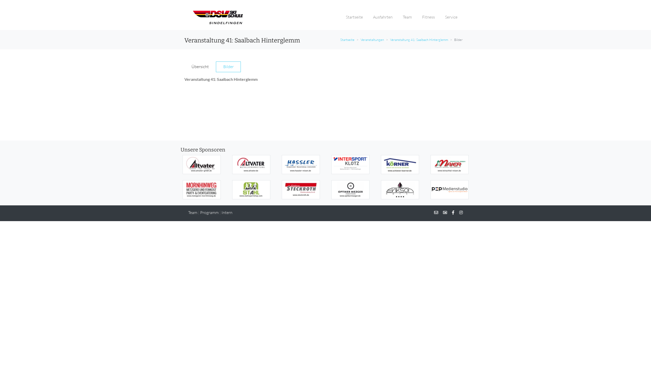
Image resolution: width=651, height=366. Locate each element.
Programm (209, 212)
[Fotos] (443, 212)
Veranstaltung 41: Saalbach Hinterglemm (419, 40)
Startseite (347, 40)
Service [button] (451, 17)
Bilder (228, 66)
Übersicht (200, 66)
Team (192, 212)
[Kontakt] (436, 212)
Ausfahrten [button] (383, 17)
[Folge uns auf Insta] (459, 212)
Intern (226, 212)
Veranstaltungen (372, 40)
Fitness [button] (428, 17)
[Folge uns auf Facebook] (451, 212)
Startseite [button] (354, 17)
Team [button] (407, 17)
